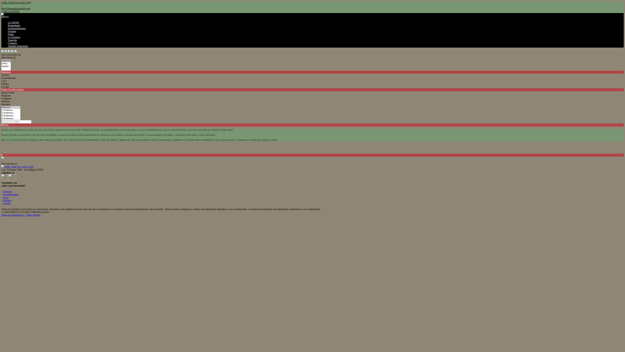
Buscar (4, 125)
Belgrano (6, 95)
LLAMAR (13, 22)
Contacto (12, 43)
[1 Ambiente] (10, 110)
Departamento (8, 78)
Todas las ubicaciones (12, 89)
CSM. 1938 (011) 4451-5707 (19, 166)
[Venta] (6, 63)
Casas (6, 197)
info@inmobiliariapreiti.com (15, 8)
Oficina (5, 83)
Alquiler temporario (18, 46)
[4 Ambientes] (10, 118)
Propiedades (14, 25)
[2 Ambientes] (10, 113)
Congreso (6, 98)
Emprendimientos (17, 28)
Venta (11, 34)
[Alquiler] (6, 66)
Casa (3, 81)
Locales (5, 86)
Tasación (12, 40)
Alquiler (12, 31)
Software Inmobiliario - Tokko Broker (20, 215)
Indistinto (6, 72)
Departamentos (10, 194)
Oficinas (7, 200)
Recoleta (5, 104)
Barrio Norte (7, 92)
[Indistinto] (6, 60)
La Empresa (14, 37)
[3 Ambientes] (10, 115)
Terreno (5, 75)
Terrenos (7, 191)
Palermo (5, 101)
